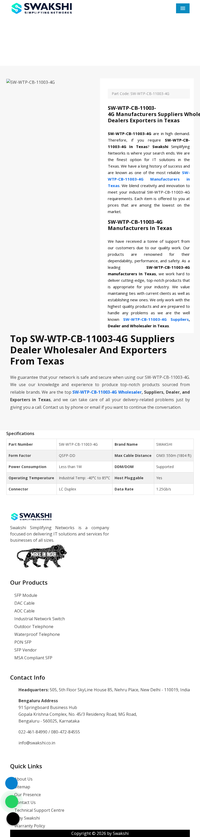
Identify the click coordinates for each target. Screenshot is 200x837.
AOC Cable (24, 611)
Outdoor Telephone (33, 626)
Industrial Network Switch (39, 619)
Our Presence (27, 794)
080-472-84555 (65, 732)
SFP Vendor (25, 650)
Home (69, 49)
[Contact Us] (11, 780)
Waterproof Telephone (36, 634)
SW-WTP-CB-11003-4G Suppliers (156, 319)
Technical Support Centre (38, 810)
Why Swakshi (26, 818)
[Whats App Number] (11, 801)
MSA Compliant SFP (32, 658)
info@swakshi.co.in (36, 743)
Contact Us (24, 802)
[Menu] (183, 8)
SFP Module (25, 595)
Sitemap (21, 787)
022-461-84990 (33, 732)
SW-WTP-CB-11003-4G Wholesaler (107, 392)
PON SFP (22, 642)
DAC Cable (24, 603)
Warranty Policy (29, 826)
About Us (23, 779)
